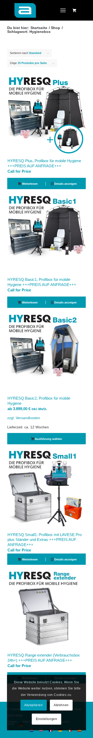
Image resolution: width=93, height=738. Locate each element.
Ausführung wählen (48, 438)
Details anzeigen (65, 183)
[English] (41, 731)
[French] (51, 731)
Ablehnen (61, 705)
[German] (60, 731)
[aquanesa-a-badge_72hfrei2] (38, 10)
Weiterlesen (29, 183)
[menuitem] (64, 10)
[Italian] (70, 731)
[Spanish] (79, 731)
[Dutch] (31, 731)
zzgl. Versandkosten (23, 418)
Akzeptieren (33, 705)
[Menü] (63, 10)
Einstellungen (46, 719)
